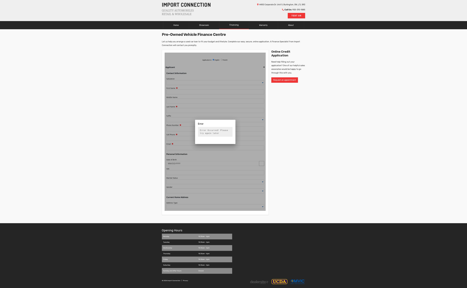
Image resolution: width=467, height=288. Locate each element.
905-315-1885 (294, 10)
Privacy (185, 280)
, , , (282, 4)
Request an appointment (284, 80)
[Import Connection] (186, 14)
